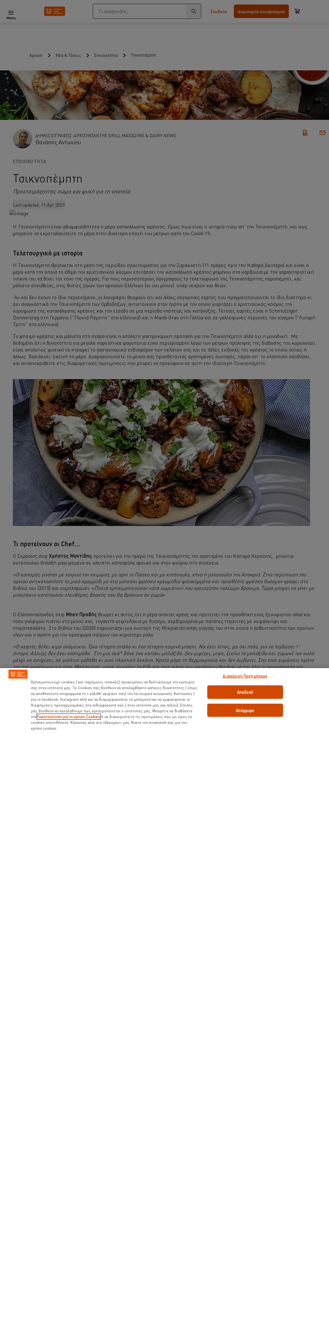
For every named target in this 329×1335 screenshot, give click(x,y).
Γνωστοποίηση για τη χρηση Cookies (68, 716)
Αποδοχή (245, 692)
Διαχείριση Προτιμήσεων (245, 676)
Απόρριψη (245, 710)
